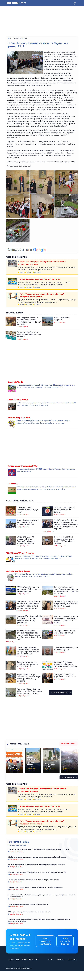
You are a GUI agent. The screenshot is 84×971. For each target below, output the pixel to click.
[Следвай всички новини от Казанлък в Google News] (27, 248)
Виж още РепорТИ (68, 777)
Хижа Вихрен (28, 968)
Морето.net (15, 968)
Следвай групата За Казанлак (65, 941)
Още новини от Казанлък (60, 692)
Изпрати (69, 744)
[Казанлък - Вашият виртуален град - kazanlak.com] (16, 3)
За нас (50, 959)
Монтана (22, 968)
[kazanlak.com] (30, 959)
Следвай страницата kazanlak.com (45, 941)
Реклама (60, 959)
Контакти (72, 959)
